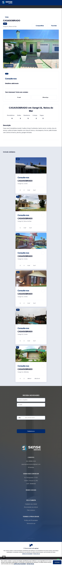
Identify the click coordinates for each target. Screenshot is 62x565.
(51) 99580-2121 (31, 461)
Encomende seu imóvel (31, 507)
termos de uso (36, 553)
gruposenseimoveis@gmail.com (31, 464)
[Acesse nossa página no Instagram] (33, 494)
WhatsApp (45, 97)
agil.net (36, 548)
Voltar (7, 17)
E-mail (19, 97)
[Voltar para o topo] (4, 557)
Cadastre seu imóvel (31, 504)
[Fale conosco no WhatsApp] (29, 494)
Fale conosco (31, 510)
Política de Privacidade (31, 520)
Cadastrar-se (31, 431)
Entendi (57, 562)
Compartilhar (40, 25)
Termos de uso (31, 523)
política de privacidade (27, 553)
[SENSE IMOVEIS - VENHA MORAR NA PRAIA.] (31, 448)
